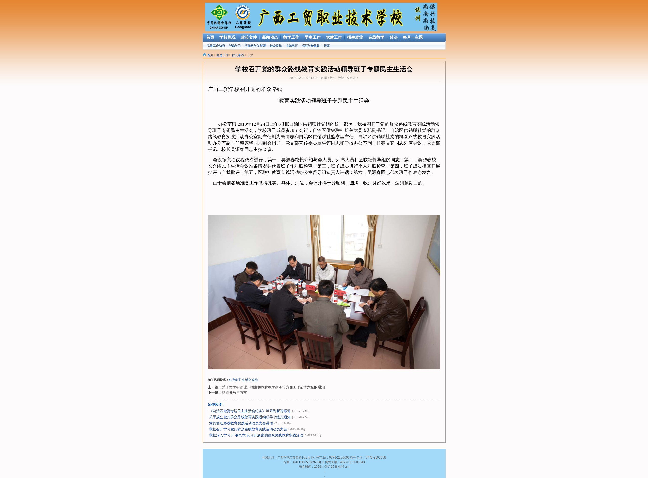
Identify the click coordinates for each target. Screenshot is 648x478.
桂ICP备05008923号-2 (308, 462)
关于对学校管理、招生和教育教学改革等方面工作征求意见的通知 (273, 387)
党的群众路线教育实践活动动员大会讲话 (241, 423)
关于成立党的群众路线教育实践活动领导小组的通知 (250, 417)
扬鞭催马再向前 (234, 392)
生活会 (246, 380)
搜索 (327, 45)
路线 (255, 380)
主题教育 (292, 45)
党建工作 (222, 55)
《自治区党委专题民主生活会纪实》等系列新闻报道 (250, 411)
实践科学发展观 (255, 45)
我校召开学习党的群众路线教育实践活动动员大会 (248, 429)
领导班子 (235, 380)
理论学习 (235, 45)
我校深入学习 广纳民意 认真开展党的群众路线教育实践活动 (256, 435)
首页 (210, 55)
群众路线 (276, 45)
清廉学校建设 (311, 45)
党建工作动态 (216, 45)
